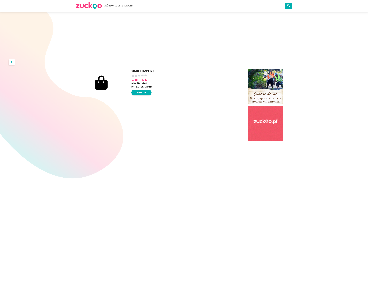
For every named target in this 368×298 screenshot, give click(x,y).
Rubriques (141, 92)
